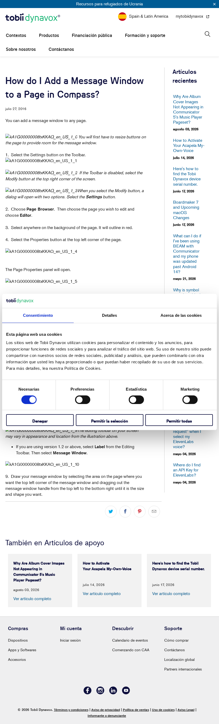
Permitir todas (179, 421)
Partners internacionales (183, 669)
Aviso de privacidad (105, 710)
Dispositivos (18, 640)
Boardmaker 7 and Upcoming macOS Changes (186, 210)
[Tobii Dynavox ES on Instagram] (100, 693)
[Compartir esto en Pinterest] (140, 511)
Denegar (40, 421)
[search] (207, 34)
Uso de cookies (163, 710)
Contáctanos (61, 49)
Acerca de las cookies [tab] (181, 315)
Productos (49, 35)
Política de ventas (136, 710)
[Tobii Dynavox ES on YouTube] (126, 693)
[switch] (82, 399)
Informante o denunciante (107, 716)
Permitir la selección (109, 421)
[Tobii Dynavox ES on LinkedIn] (113, 693)
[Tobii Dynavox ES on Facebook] (87, 693)
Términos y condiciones (71, 710)
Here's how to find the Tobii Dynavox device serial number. (187, 176)
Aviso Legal (186, 710)
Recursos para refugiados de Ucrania (109, 3)
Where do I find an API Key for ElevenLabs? (187, 470)
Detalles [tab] (109, 315)
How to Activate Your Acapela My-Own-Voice (188, 145)
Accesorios (17, 659)
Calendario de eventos (130, 640)
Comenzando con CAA (130, 649)
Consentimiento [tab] (38, 315)
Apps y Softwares (22, 649)
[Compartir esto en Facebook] (125, 511)
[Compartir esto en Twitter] (111, 511)
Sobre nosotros (21, 49)
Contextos (16, 35)
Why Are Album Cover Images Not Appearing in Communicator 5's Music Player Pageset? (188, 109)
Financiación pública (92, 35)
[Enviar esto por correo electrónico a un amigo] (154, 511)
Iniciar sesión (70, 640)
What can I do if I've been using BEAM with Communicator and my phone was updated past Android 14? (187, 253)
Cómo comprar (176, 640)
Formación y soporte (145, 35)
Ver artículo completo (32, 598)
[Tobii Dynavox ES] (32, 18)
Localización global (179, 659)
